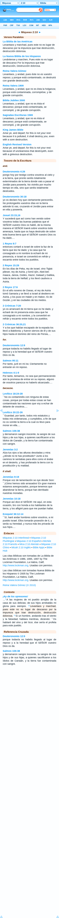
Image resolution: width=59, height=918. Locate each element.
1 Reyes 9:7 (9, 243)
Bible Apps (39, 547)
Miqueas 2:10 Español (28, 541)
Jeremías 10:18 (11, 498)
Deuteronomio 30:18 (14, 196)
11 (14, 615)
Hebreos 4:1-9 (11, 372)
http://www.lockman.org (15, 565)
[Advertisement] (29, 689)
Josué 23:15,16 (11, 215)
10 (29, 606)
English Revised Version (17, 144)
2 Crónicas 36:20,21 (14, 324)
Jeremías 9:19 (11, 477)
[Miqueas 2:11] (55, 416)
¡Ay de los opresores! (15, 596)
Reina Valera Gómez (14, 71)
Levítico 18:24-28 (13, 393)
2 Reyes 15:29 (11, 265)
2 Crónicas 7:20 (12, 305)
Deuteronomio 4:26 (14, 171)
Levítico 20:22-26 (13, 412)
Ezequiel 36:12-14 (13, 514)
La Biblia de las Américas (17, 41)
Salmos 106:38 (11, 431)
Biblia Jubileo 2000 (14, 100)
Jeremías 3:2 (10, 449)
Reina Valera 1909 (13, 85)
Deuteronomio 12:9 (14, 345)
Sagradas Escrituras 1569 (18, 115)
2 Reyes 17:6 (10, 287)
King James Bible (13, 129)
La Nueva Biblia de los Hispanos (22, 56)
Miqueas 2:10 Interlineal (16, 537)
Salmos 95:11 (10, 360)
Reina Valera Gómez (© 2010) (19, 585)
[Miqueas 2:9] (3, 416)
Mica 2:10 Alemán (29, 544)
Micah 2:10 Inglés (21, 547)
